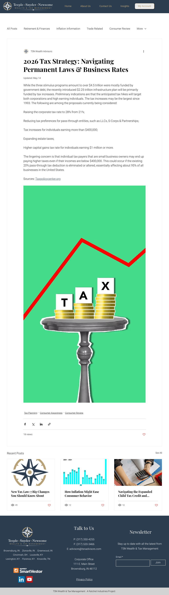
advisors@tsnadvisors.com (85, 549)
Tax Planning (30, 413)
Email (119, 557)
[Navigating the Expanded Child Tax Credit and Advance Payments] (138, 472)
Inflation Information (68, 29)
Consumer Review (119, 29)
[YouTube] (29, 579)
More (140, 29)
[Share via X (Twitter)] (33, 424)
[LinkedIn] (21, 579)
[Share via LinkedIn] (41, 424)
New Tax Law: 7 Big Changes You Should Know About (30, 494)
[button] (87, 6)
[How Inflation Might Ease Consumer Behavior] (84, 472)
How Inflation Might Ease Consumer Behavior (82, 494)
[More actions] (144, 51)
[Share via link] (49, 424)
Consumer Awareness (51, 413)
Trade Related (95, 29)
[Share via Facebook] (25, 424)
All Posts (12, 29)
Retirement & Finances (37, 29)
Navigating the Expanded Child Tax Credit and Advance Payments (135, 494)
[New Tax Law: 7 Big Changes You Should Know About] (31, 472)
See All (158, 453)
